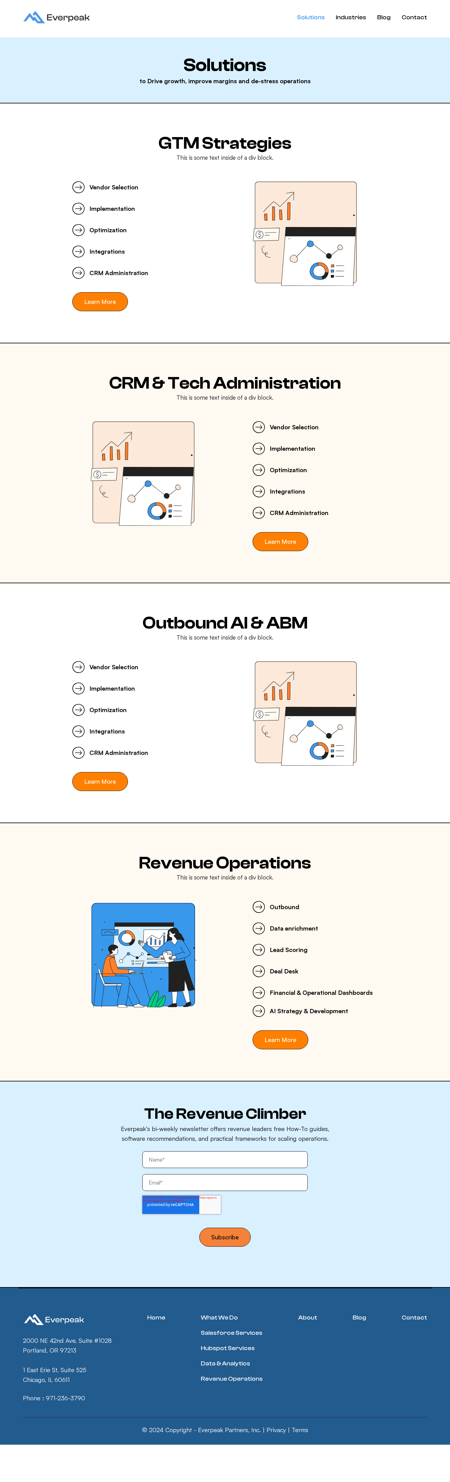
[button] (311, 17)
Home (156, 1317)
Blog (384, 17)
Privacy (276, 1430)
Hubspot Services (228, 1348)
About (307, 1317)
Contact (414, 17)
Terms (300, 1430)
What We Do (219, 1317)
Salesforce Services (231, 1332)
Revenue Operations (232, 1378)
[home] (58, 17)
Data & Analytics (225, 1363)
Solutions (311, 17)
